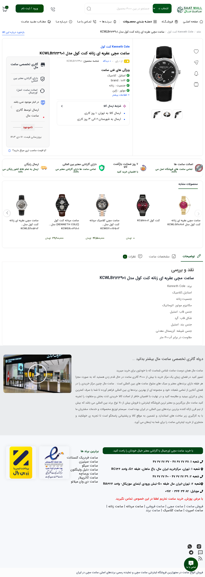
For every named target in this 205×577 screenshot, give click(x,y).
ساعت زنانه (115, 506)
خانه (199, 32)
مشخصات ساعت (159, 256)
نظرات (130, 256)
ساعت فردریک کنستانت (82, 457)
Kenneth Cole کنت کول (180, 32)
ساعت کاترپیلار (88, 477)
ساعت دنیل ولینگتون (84, 469)
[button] (37, 374)
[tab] (192, 258)
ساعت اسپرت (194, 510)
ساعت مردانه (134, 506)
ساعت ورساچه (88, 473)
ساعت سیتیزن (88, 461)
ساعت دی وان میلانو (84, 481)
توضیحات (189, 256)
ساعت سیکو (90, 465)
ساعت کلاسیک (172, 510)
